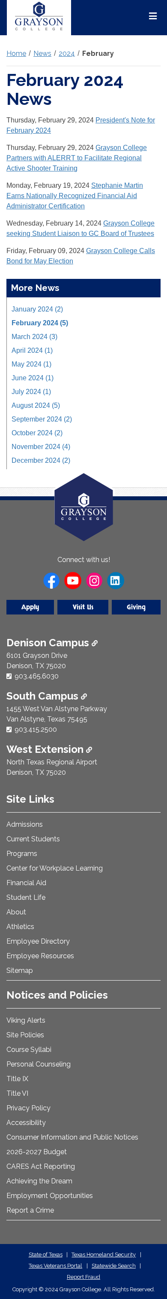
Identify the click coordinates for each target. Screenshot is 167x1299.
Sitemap (19, 970)
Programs (21, 854)
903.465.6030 (37, 676)
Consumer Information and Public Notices (72, 1137)
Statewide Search (114, 1265)
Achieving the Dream (39, 1181)
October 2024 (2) (37, 433)
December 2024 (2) (41, 460)
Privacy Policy (28, 1108)
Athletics (20, 927)
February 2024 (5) (40, 323)
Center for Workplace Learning (54, 868)
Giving (136, 607)
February (98, 53)
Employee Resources (40, 956)
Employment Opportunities (49, 1196)
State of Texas (46, 1254)
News (42, 53)
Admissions (24, 824)
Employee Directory (38, 941)
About (16, 912)
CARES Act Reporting (40, 1166)
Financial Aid (26, 883)
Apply (30, 607)
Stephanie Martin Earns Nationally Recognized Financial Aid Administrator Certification (74, 196)
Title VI (17, 1093)
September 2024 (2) (42, 419)
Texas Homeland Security (104, 1254)
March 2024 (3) (34, 336)
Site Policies (25, 1035)
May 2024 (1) (31, 364)
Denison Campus (49, 642)
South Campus (43, 696)
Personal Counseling (38, 1064)
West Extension (46, 749)
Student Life (25, 897)
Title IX (17, 1079)
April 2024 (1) (32, 350)
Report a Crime (30, 1210)
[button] (147, 1256)
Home (16, 53)
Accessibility (26, 1123)
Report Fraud (83, 1277)
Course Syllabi (28, 1049)
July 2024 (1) (31, 391)
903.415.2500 (36, 729)
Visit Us (83, 607)
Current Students (33, 839)
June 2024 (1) (33, 378)
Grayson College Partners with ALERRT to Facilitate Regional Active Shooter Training (76, 158)
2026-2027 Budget (36, 1152)
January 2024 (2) (37, 309)
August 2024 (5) (36, 405)
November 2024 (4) (41, 446)
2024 (67, 53)
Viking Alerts (25, 1020)
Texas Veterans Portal (55, 1265)
